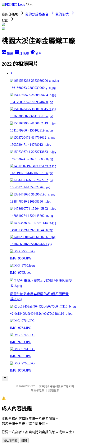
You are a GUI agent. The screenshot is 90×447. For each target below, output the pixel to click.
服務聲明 (53, 390)
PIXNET (30, 386)
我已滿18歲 (10, 440)
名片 (38, 53)
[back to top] (5, 378)
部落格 (24, 53)
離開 (24, 440)
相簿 (10, 53)
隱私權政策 (37, 390)
